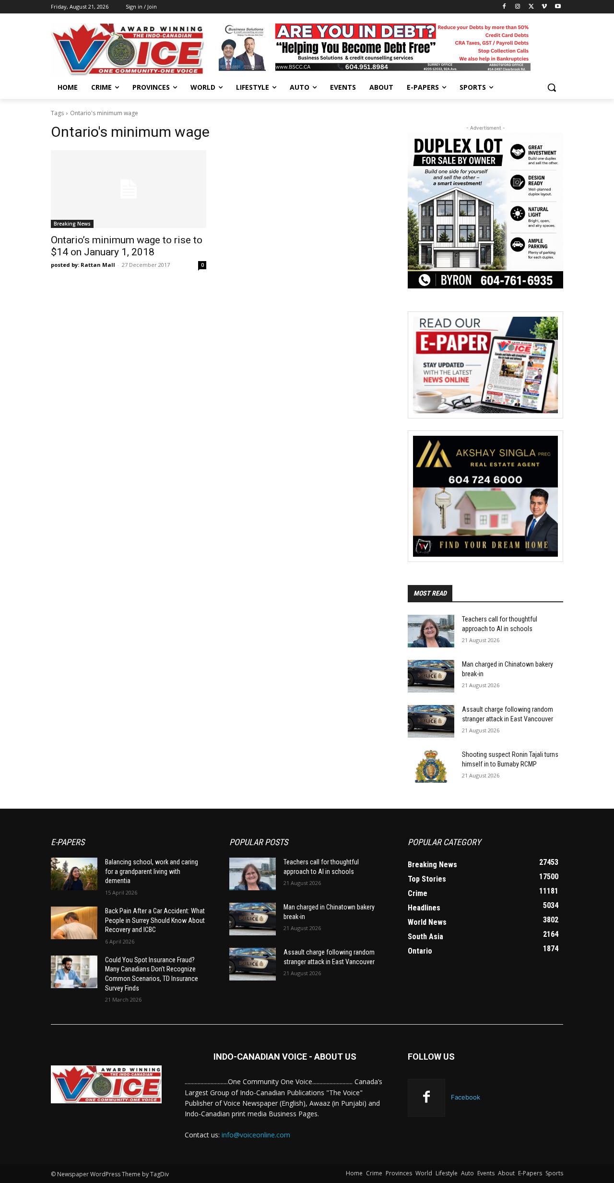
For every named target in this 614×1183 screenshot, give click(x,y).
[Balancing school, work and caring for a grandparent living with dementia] (74, 874)
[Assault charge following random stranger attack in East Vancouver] (431, 721)
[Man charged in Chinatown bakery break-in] (431, 676)
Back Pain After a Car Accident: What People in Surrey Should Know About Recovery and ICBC (155, 920)
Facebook (465, 1097)
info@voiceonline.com (256, 1134)
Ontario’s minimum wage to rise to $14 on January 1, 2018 (126, 246)
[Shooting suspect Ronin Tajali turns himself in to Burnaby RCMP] (431, 766)
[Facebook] (504, 6)
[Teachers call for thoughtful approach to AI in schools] (431, 631)
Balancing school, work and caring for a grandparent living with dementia (151, 871)
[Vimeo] (544, 6)
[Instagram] (517, 6)
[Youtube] (557, 6)
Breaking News (72, 223)
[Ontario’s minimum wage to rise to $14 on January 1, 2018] (128, 189)
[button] (551, 87)
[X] (531, 6)
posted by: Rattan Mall (83, 264)
